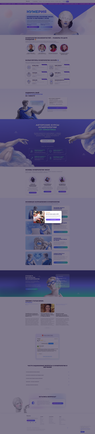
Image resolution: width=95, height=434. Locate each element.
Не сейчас (53, 221)
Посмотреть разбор (53, 219)
